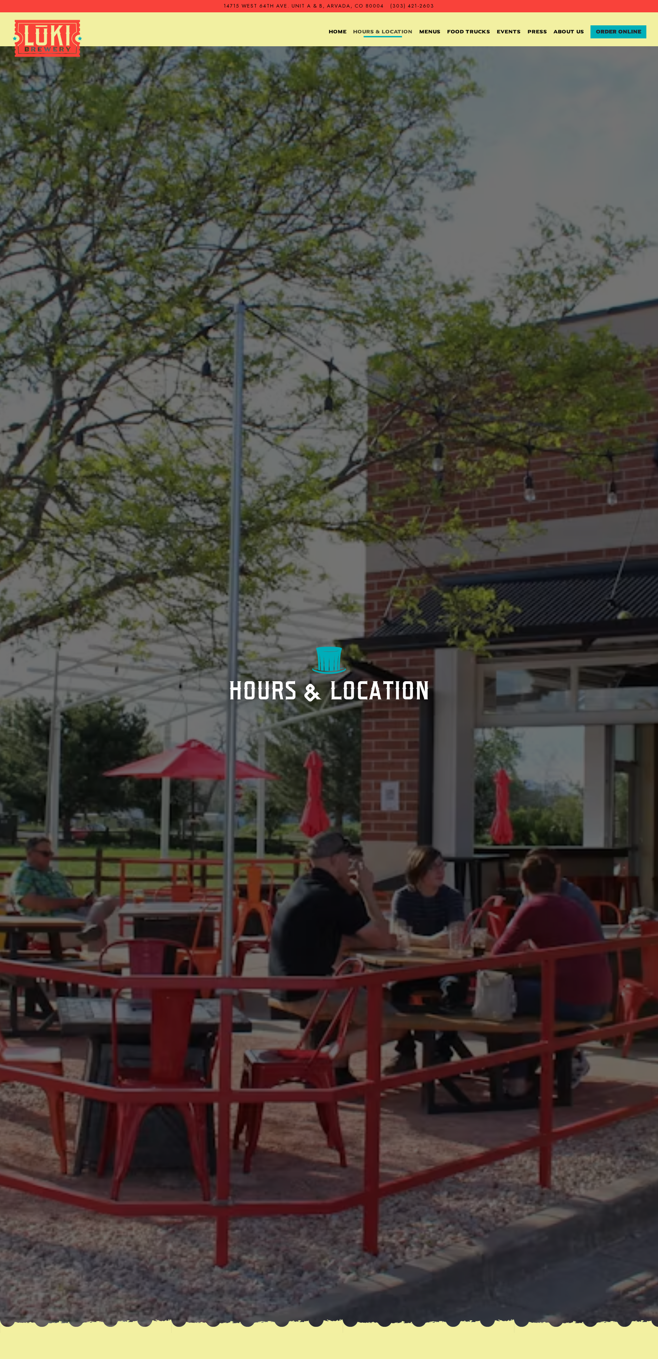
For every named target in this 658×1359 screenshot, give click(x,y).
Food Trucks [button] (468, 32)
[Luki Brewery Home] (48, 38)
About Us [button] (568, 32)
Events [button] (509, 32)
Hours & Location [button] (382, 32)
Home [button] (337, 32)
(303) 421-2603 (412, 5)
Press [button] (537, 32)
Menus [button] (429, 32)
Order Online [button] (618, 32)
